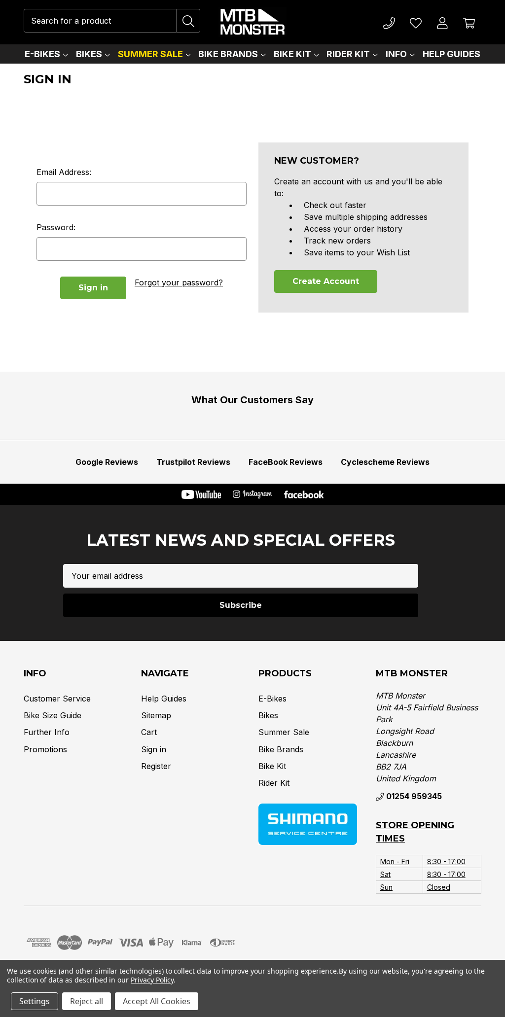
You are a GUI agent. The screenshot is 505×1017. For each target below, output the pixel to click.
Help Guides (451, 54)
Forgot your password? (179, 282)
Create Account (325, 281)
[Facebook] (303, 494)
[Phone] (389, 22)
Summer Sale (150, 54)
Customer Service (57, 698)
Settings (34, 1001)
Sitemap (156, 715)
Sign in (153, 749)
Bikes (89, 54)
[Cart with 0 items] (469, 22)
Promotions (45, 749)
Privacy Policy (152, 979)
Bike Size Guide (52, 715)
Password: (55, 227)
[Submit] (188, 21)
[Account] (443, 22)
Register (156, 766)
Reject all (86, 1001)
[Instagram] (252, 494)
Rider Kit (348, 54)
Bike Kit (292, 54)
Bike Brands (228, 54)
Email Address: (63, 172)
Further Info (47, 732)
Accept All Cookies (156, 1001)
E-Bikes (42, 54)
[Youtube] (201, 494)
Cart (149, 732)
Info (396, 54)
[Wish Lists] (416, 22)
